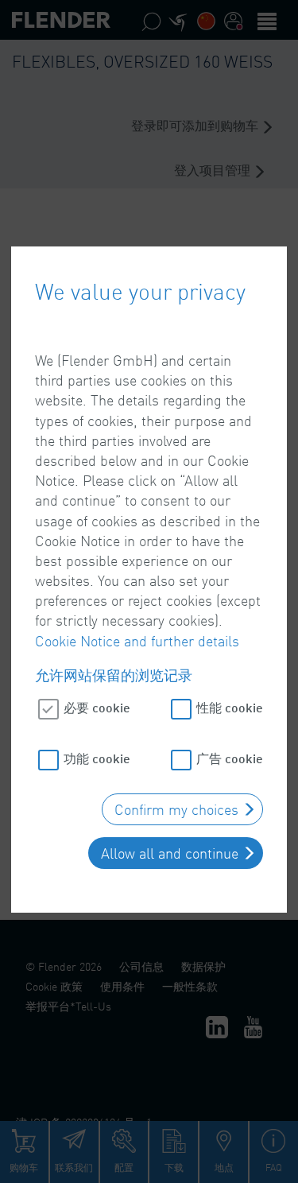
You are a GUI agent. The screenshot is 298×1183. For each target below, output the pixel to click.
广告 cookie (229, 758)
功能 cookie (97, 758)
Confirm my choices (176, 809)
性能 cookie (229, 707)
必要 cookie (97, 707)
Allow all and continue (169, 853)
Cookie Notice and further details (137, 641)
